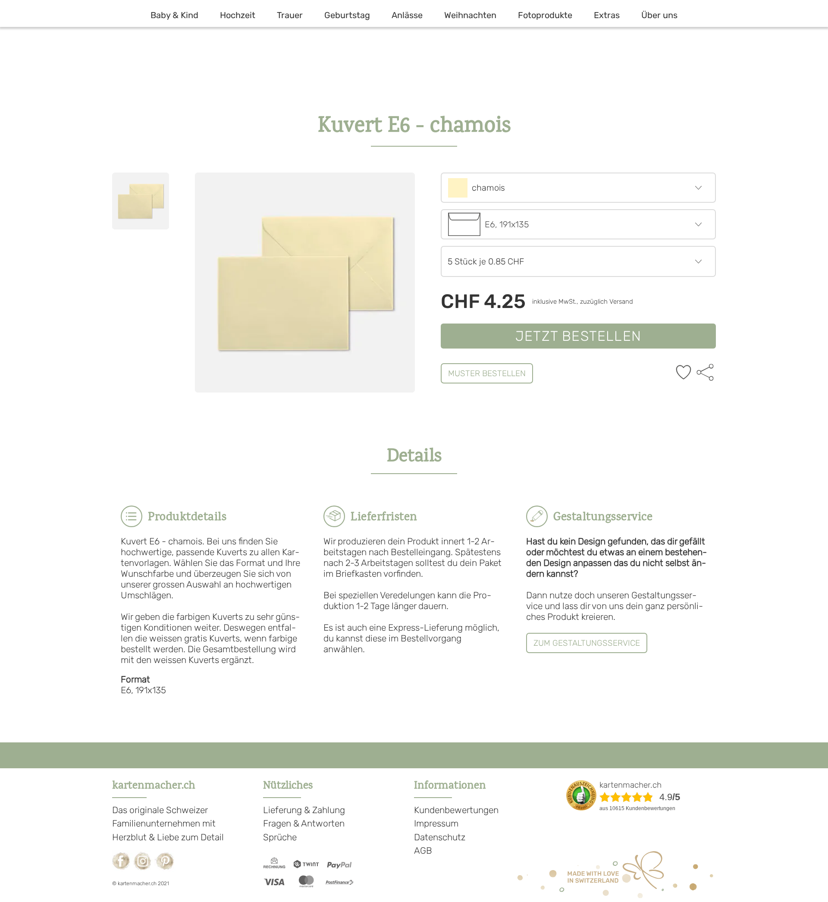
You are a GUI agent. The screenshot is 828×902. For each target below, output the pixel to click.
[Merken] (683, 373)
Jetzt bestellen (578, 336)
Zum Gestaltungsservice (586, 643)
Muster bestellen (487, 373)
